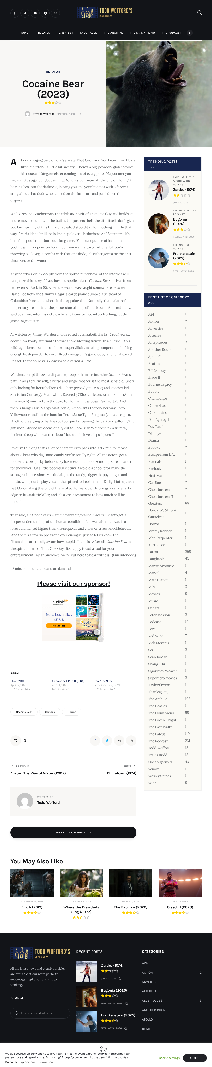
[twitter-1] (24, 13)
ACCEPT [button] (195, 1058)
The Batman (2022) (130, 907)
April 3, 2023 (180, 901)
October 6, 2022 (81, 901)
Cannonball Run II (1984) (68, 681)
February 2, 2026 (183, 271)
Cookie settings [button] (169, 1058)
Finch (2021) (31, 907)
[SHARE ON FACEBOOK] (95, 740)
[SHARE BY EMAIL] (119, 740)
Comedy (50, 711)
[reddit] (45, 13)
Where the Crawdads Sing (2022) (81, 909)
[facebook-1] (14, 13)
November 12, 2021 (32, 901)
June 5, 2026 (180, 202)
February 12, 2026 (184, 236)
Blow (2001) (17, 681)
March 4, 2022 (130, 901)
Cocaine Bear (24, 711)
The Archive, (182, 210)
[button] (18, 740)
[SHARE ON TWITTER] (107, 740)
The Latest (53, 71)
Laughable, (181, 177)
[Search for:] (40, 1013)
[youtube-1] (35, 13)
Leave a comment (70, 832)
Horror (71, 711)
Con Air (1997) (103, 681)
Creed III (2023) (180, 907)
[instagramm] (55, 13)
